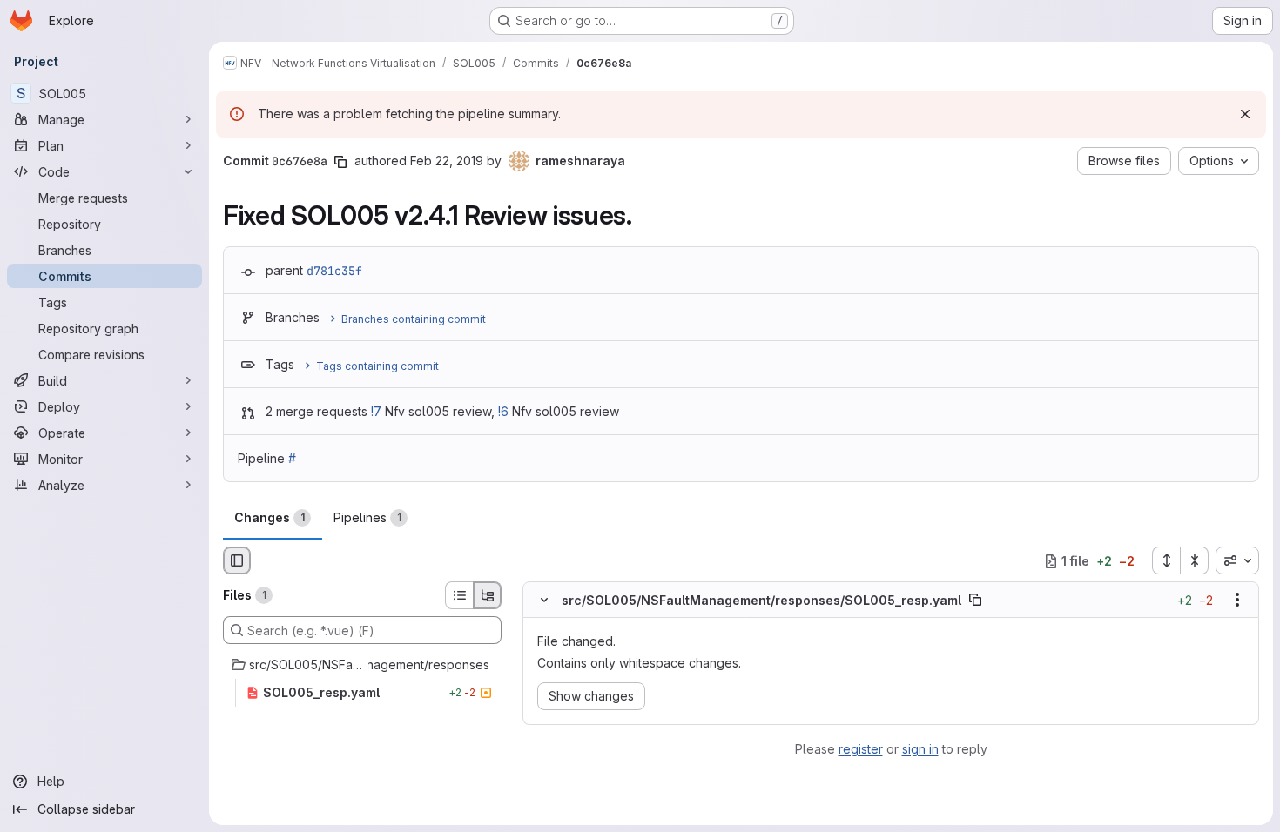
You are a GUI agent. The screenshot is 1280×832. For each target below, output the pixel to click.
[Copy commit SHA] (340, 161)
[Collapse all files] (1195, 560)
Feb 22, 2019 (446, 160)
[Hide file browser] (237, 560)
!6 (503, 411)
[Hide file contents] (544, 600)
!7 (376, 411)
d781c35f (334, 270)
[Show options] (1237, 600)
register (861, 748)
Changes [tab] (269, 517)
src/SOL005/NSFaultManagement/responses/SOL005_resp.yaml (761, 600)
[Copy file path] (975, 600)
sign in (920, 748)
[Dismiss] (1245, 114)
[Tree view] (488, 595)
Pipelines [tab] (367, 517)
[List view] (459, 595)
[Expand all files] (1166, 560)
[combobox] (1237, 560)
